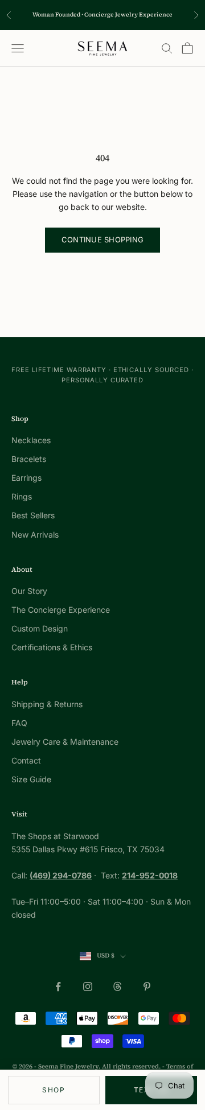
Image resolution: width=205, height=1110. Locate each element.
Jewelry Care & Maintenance (64, 741)
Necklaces (31, 440)
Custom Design (39, 628)
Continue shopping (103, 239)
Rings (21, 496)
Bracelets (28, 459)
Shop (53, 1090)
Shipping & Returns (47, 704)
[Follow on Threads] (117, 986)
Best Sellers (33, 515)
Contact (26, 760)
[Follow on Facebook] (58, 986)
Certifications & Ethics (51, 647)
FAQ (19, 723)
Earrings (26, 477)
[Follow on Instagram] (87, 986)
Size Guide (31, 779)
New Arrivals (35, 534)
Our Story (29, 591)
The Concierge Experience (60, 609)
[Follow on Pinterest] (147, 986)
